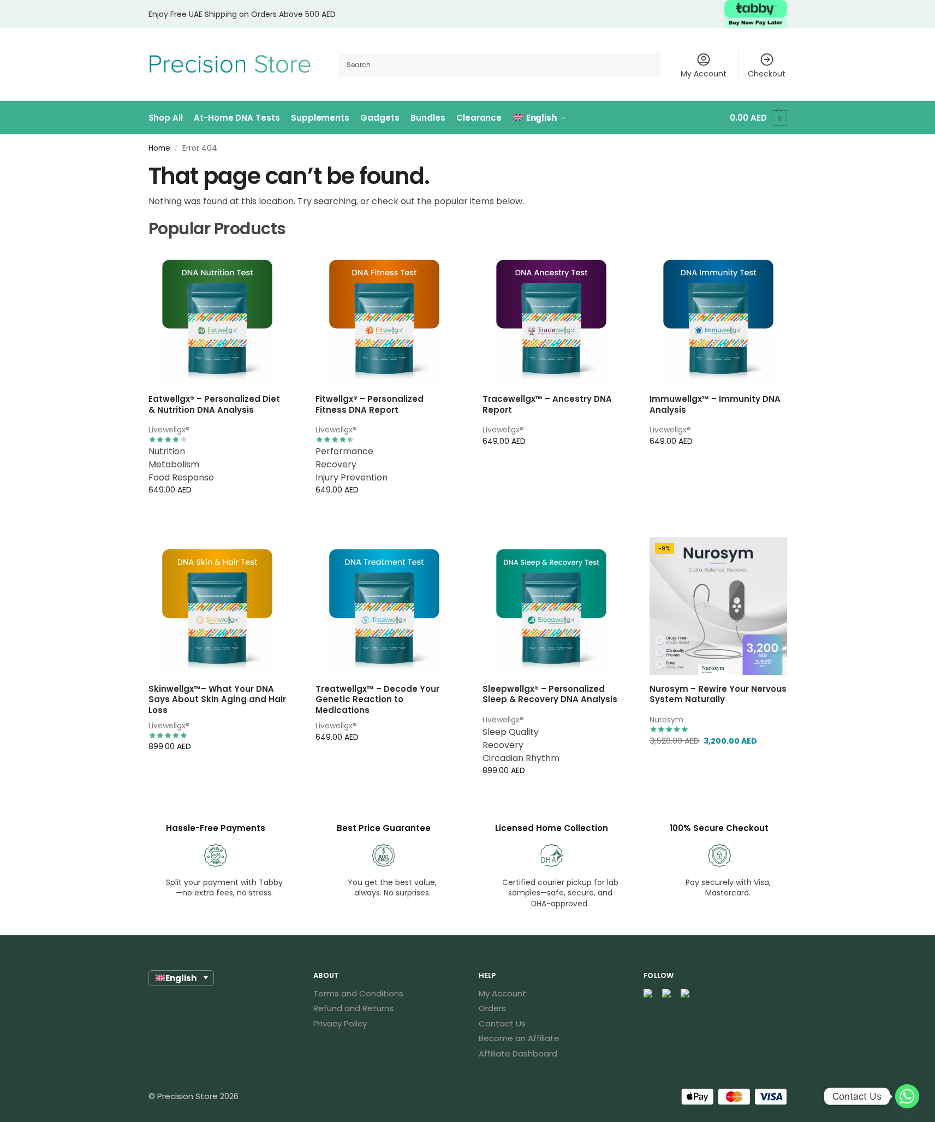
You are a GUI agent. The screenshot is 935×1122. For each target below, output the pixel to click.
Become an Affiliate (519, 1038)
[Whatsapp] (907, 1096)
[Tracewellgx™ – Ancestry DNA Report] (551, 316)
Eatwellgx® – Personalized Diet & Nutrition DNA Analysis (214, 404)
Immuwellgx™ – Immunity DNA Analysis (715, 404)
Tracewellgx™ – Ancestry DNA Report (547, 404)
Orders (492, 1008)
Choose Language (217, 513)
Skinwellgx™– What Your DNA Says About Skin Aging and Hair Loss (217, 700)
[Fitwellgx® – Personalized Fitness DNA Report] (384, 316)
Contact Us (502, 1023)
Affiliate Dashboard (518, 1053)
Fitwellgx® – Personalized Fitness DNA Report (369, 404)
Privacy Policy (340, 1023)
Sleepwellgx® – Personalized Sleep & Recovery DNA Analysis (550, 694)
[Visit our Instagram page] (667, 994)
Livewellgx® (169, 429)
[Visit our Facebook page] (648, 994)
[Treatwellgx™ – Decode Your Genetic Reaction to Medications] (384, 606)
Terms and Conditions (358, 993)
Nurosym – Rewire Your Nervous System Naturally (718, 694)
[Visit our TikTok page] (685, 994)
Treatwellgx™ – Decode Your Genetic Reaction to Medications (377, 700)
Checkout (766, 73)
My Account (703, 73)
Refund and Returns (353, 1008)
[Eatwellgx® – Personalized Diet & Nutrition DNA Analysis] (217, 316)
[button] (758, 118)
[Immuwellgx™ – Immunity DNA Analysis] (718, 316)
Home (159, 148)
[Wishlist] (269, 264)
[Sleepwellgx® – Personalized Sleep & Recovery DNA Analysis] (551, 606)
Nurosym (666, 719)
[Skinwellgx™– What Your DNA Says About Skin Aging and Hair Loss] (217, 606)
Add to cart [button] (718, 513)
